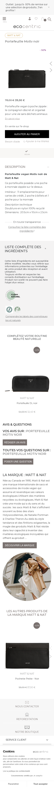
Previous (51, 63)
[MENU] (6, 19)
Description (15, 166)
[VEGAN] (17, 309)
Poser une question (18, 461)
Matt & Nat (13, 35)
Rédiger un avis (15, 442)
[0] (42, 19)
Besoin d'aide (12, 141)
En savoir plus (12, 118)
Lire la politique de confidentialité (16, 771)
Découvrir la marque (19, 545)
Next (51, 69)
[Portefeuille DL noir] (27, 379)
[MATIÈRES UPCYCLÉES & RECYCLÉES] (9, 309)
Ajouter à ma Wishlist (37, 141)
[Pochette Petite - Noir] (27, 655)
